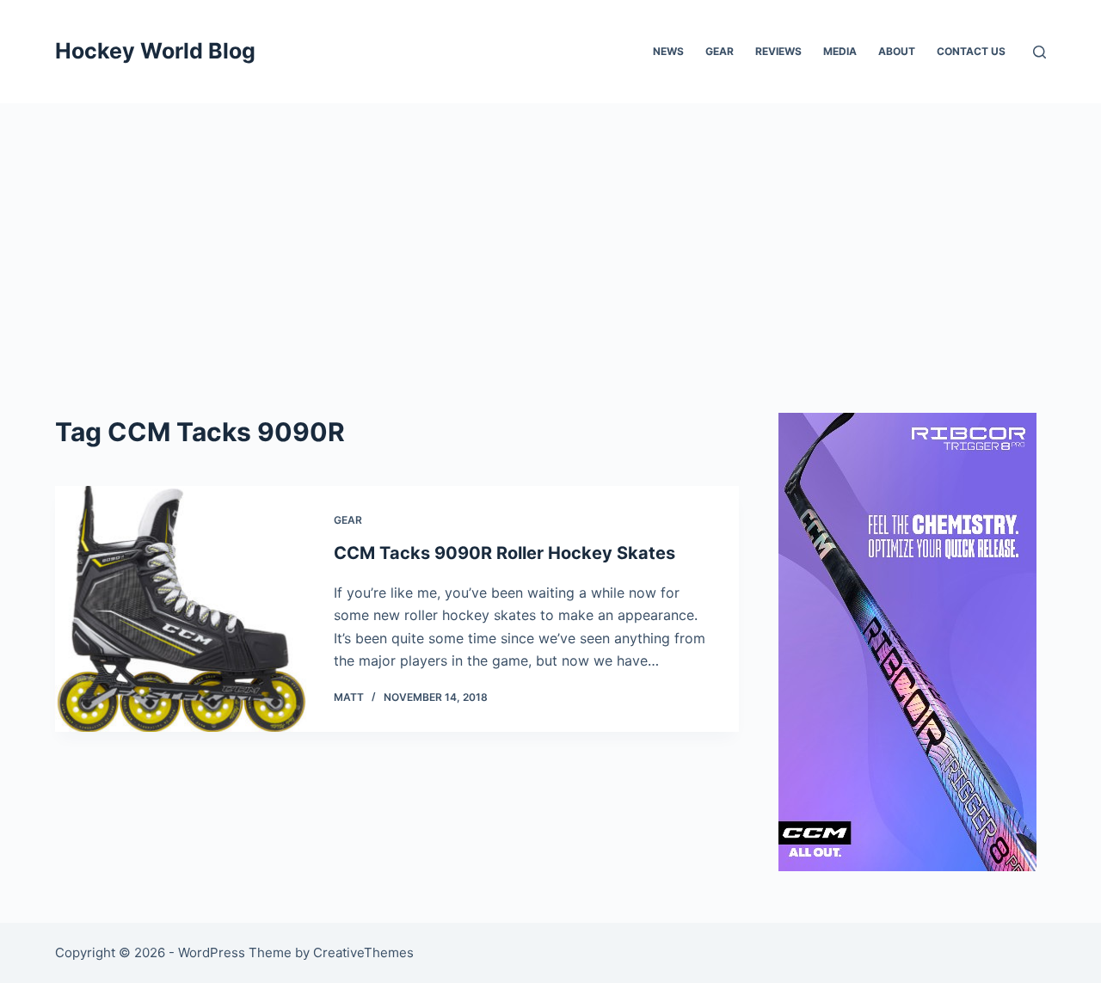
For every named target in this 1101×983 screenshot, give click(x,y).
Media (840, 51)
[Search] (1039, 52)
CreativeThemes (363, 952)
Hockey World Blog (155, 51)
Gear (719, 51)
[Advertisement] (550, 232)
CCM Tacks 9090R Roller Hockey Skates (504, 553)
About (896, 51)
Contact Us (971, 51)
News (668, 51)
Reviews (778, 51)
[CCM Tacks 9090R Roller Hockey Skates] (181, 609)
